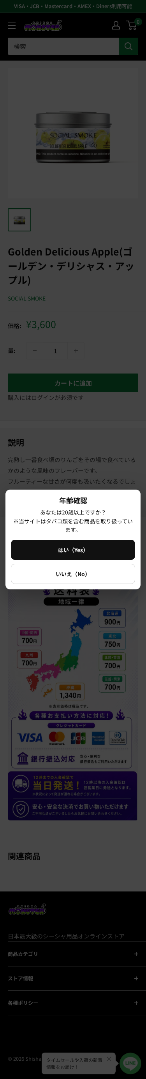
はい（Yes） (73, 550)
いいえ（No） (73, 574)
